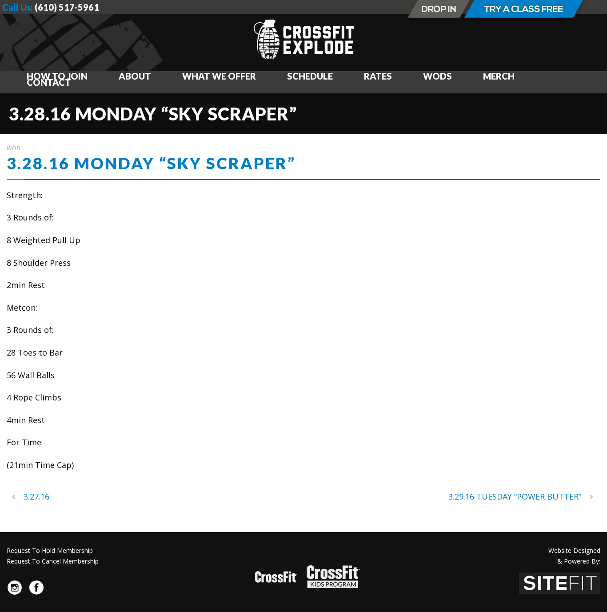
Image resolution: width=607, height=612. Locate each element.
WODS (437, 76)
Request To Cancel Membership (53, 561)
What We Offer (219, 76)
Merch (499, 76)
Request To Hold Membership (50, 550)
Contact (49, 82)
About (135, 76)
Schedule (310, 76)
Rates (378, 76)
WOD (14, 148)
